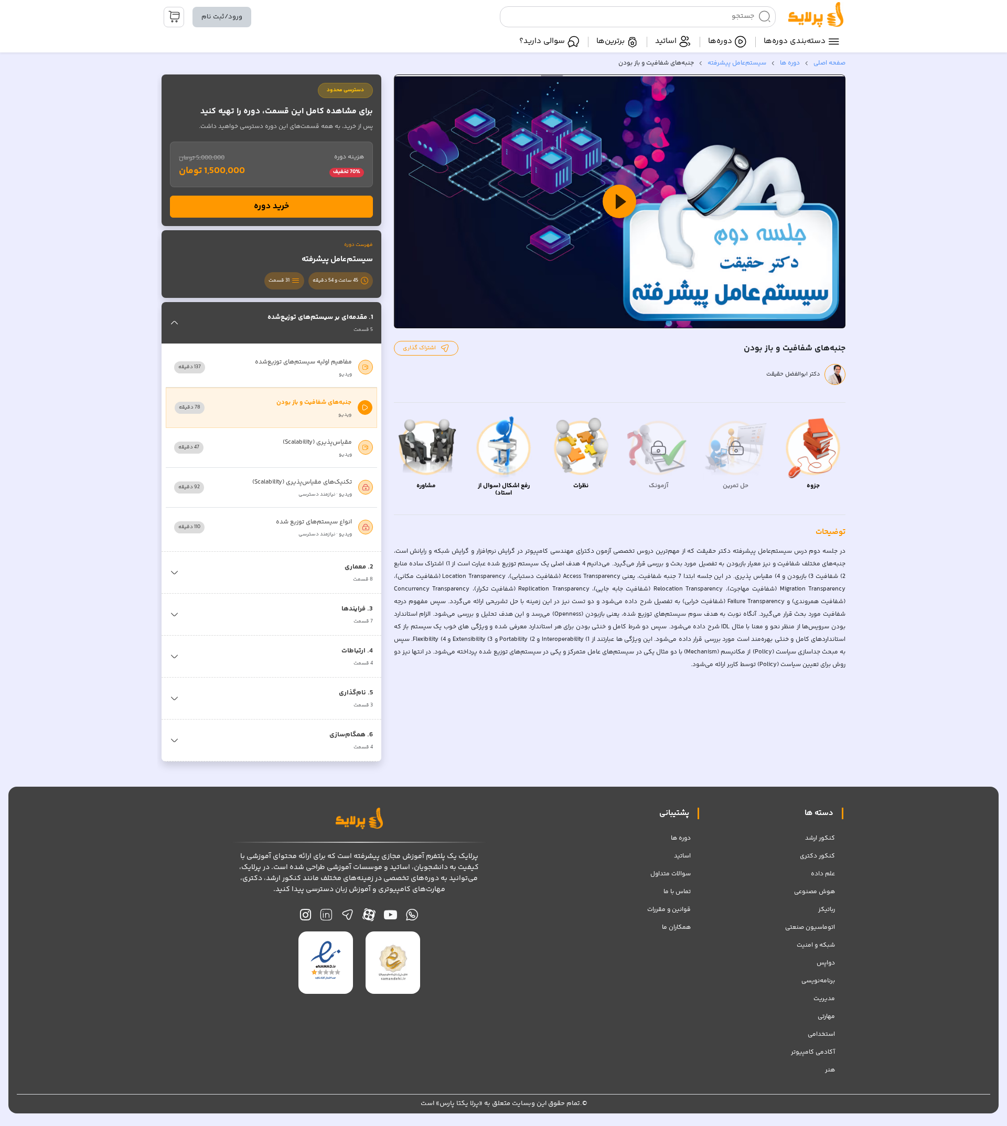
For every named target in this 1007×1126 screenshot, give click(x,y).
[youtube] (390, 917)
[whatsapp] (412, 917)
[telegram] (347, 917)
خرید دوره (271, 206)
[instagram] (305, 917)
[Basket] (174, 17)
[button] (619, 201)
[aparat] (369, 917)
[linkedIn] (326, 917)
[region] (619, 201)
